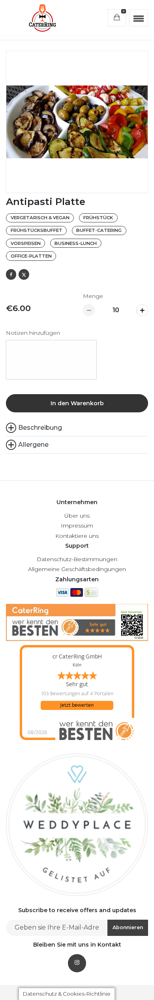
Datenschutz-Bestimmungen (77, 559)
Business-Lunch (75, 243)
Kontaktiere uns (77, 535)
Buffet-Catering (99, 230)
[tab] (77, 444)
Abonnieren (128, 927)
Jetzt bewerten (77, 705)
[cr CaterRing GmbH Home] (42, 18)
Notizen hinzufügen (33, 332)
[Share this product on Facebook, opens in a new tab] (11, 274)
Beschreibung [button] (40, 427)
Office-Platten (31, 256)
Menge (93, 296)
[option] (77, 122)
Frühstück (98, 217)
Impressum (77, 525)
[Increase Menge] (142, 310)
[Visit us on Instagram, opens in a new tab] (77, 963)
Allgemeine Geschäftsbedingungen (77, 569)
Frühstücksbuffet (36, 230)
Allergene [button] (33, 444)
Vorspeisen (26, 243)
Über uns (77, 515)
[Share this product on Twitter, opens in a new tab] (24, 274)
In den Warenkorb (77, 403)
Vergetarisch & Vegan (40, 217)
